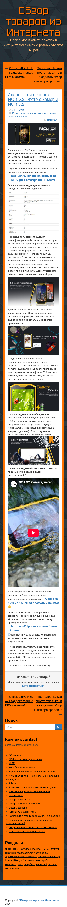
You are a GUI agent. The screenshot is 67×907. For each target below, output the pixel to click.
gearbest (10, 853)
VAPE (12, 763)
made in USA (26, 856)
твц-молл (52, 864)
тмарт (8, 868)
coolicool (36, 849)
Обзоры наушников (19, 799)
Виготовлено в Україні (35, 860)
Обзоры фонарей (18, 807)
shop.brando (40, 856)
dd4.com (46, 849)
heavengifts (41, 852)
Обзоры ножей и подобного (24, 803)
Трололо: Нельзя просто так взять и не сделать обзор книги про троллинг (48, 74)
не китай (41, 864)
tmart (49, 856)
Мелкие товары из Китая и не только (29, 791)
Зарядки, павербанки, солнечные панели (32, 771)
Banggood (25, 849)
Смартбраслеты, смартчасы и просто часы (33, 827)
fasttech (55, 849)
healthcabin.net (24, 852)
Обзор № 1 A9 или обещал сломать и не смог (33, 601)
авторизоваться (33, 685)
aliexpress (12, 848)
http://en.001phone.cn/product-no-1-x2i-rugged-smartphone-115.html (33, 178)
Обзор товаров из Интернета (33, 21)
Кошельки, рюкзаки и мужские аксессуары (32, 787)
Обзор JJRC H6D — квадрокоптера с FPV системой (19, 72)
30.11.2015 (18, 109)
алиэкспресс (14, 864)
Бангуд (18, 860)
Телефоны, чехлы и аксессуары (27, 831)
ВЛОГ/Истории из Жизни (22, 767)
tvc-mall (9, 860)
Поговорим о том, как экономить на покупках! (34, 815)
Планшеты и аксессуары (22, 811)
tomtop (56, 856)
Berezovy (52, 119)
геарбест (29, 864)
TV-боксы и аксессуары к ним (25, 759)
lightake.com (12, 856)
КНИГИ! (13, 783)
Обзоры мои (16, 795)
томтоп (16, 868)
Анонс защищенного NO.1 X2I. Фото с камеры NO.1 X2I (33, 99)
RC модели (15, 755)
